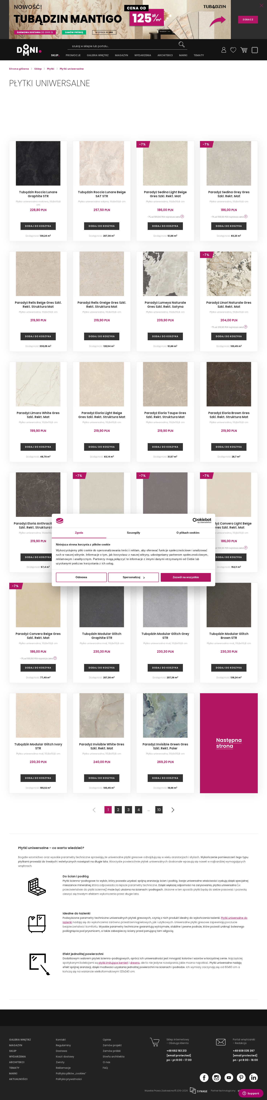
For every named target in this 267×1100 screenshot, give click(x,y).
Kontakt (61, 1039)
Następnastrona (229, 743)
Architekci (16, 1062)
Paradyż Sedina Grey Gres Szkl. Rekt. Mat (229, 194)
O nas (106, 1062)
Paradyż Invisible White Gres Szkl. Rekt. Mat (101, 746)
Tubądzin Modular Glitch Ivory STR (38, 746)
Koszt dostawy (65, 1056)
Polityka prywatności (69, 1079)
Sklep (13, 1051)
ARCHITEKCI (165, 55)
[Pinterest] (241, 1081)
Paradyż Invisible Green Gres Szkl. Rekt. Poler (165, 746)
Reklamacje (63, 1068)
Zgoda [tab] (79, 532)
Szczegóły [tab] (133, 532)
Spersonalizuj (131, 577)
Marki (13, 1073)
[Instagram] (216, 1081)
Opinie (107, 1039)
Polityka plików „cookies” (71, 1073)
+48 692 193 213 (177, 1051)
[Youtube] (228, 1081)
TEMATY (199, 55)
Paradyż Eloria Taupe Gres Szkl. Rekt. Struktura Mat (165, 415)
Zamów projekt (112, 1045)
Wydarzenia (17, 1056)
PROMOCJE (73, 55)
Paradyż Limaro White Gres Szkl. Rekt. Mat (38, 415)
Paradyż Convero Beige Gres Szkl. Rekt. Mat (38, 636)
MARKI (183, 55)
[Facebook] (204, 1081)
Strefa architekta (113, 1056)
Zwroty (60, 1062)
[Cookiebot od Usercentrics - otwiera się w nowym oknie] (195, 520)
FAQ (105, 1068)
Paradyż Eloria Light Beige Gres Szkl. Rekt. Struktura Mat (101, 415)
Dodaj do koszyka (38, 226)
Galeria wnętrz (20, 1039)
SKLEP (54, 55)
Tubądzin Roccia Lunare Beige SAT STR (102, 194)
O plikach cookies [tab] (188, 532)
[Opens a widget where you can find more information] (250, 1093)
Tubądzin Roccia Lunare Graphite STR (38, 194)
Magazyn (15, 1045)
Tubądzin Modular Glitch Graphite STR (101, 636)
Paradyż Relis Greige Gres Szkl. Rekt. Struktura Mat (102, 304)
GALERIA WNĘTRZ (98, 55)
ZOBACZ (248, 19)
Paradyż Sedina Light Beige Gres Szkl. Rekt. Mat (165, 194)
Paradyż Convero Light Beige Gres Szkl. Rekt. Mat (229, 525)
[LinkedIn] (253, 1081)
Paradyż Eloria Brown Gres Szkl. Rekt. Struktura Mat (229, 415)
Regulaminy (63, 1045)
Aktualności (18, 1079)
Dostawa (61, 1051)
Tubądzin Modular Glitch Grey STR (165, 636)
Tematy (14, 1068)
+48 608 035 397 (244, 1051)
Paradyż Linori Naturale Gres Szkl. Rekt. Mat (228, 304)
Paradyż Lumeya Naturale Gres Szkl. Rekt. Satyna (165, 304)
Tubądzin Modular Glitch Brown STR (228, 636)
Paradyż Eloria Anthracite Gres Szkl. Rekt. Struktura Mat (38, 525)
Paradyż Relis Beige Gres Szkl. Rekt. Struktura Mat (38, 304)
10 (159, 809)
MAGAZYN (121, 55)
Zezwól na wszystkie (186, 577)
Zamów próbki (112, 1051)
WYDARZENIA (142, 55)
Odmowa (81, 577)
